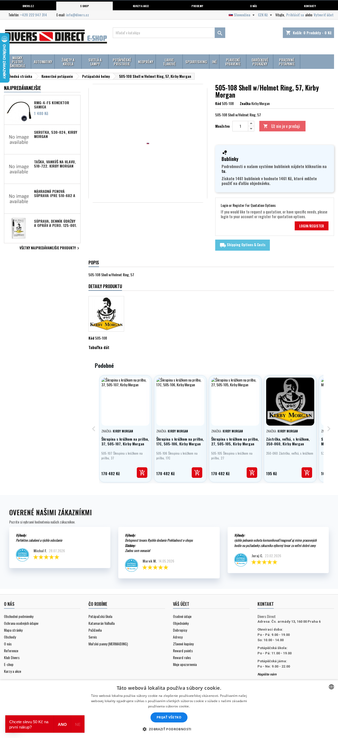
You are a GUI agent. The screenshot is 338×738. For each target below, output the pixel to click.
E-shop (84, 6)
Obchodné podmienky (18, 616)
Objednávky (181, 623)
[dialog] (169, 709)
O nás (253, 6)
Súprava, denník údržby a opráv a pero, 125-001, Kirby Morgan (55, 223)
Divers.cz (28, 6)
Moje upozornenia (185, 664)
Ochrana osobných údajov (21, 623)
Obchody (10, 637)
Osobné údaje (182, 616)
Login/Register (311, 225)
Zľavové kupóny (183, 643)
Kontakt (265, 604)
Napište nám (266, 674)
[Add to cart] (142, 472)
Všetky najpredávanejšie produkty (50, 248)
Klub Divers (12, 657)
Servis (92, 637)
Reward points (183, 650)
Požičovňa (95, 630)
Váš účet (181, 604)
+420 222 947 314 (33, 14)
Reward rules (182, 657)
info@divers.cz (77, 14)
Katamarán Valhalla (101, 623)
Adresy (177, 637)
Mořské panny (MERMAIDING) (108, 643)
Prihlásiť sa (295, 14)
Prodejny (197, 6)
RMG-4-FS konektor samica (51, 104)
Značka (245, 103)
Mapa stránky (13, 630)
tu (223, 171)
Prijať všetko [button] (169, 717)
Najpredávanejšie (22, 87)
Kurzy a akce (12, 671)
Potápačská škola (100, 616)
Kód (218, 103)
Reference (11, 650)
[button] (169, 729)
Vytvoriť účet (324, 14)
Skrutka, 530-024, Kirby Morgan (55, 134)
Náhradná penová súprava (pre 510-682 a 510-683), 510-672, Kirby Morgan (55, 193)
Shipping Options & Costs (242, 245)
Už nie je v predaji (281, 126)
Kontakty (310, 6)
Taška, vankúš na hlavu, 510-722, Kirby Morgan (55, 164)
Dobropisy (180, 630)
